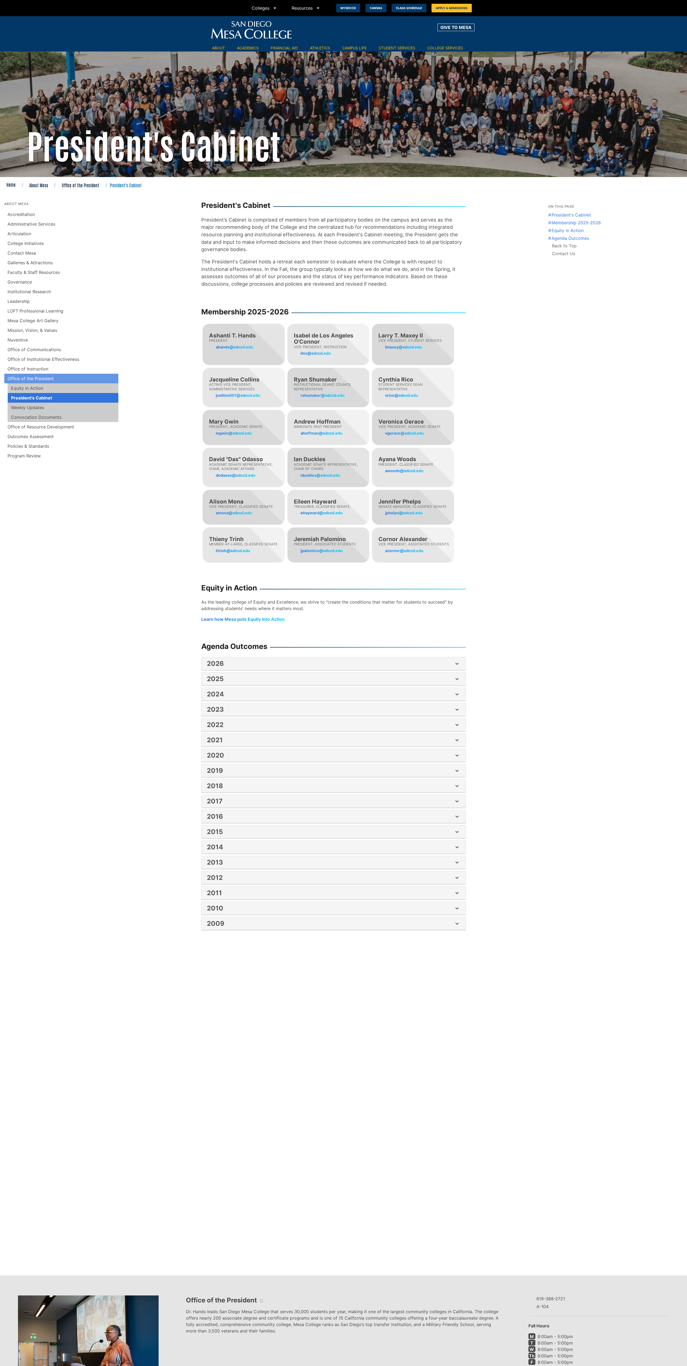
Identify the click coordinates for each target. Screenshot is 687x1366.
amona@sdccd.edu (234, 513)
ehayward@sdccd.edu (322, 513)
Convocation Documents (36, 417)
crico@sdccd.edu (401, 395)
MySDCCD (348, 8)
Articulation (19, 233)
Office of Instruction (28, 369)
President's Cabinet (31, 398)
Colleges (265, 8)
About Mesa (38, 185)
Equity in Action (27, 388)
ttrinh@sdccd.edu (233, 550)
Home (11, 184)
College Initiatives (26, 243)
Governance (20, 282)
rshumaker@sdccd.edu (323, 395)
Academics (248, 48)
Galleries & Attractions (30, 262)
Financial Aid (284, 48)
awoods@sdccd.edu (404, 470)
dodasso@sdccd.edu (235, 475)
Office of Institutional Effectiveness (43, 359)
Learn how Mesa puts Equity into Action (243, 619)
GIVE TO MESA (456, 27)
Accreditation (21, 214)
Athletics (320, 48)
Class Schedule (409, 8)
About (218, 48)
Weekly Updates (27, 407)
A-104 (542, 1306)
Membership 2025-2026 (576, 222)
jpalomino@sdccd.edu (322, 550)
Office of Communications (34, 349)
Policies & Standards (28, 446)
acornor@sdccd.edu (404, 550)
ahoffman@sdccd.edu (321, 433)
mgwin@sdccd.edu (234, 433)
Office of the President (80, 185)
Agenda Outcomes (570, 238)
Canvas (376, 8)
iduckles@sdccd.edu (320, 475)
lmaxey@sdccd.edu (403, 347)
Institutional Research (29, 291)
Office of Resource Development (41, 426)
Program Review (24, 455)
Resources (306, 8)
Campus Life (354, 48)
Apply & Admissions (451, 8)
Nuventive (18, 340)
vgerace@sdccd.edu (404, 433)
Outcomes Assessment (31, 436)
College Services (445, 48)
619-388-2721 (550, 1298)
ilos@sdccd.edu (316, 353)
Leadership (19, 301)
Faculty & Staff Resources (34, 272)
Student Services (397, 48)
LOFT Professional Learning (35, 311)
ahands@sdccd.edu (234, 347)
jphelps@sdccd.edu (404, 513)
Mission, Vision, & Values (32, 330)
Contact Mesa (22, 253)
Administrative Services (31, 224)
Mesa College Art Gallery (33, 320)
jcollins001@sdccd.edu (238, 395)
